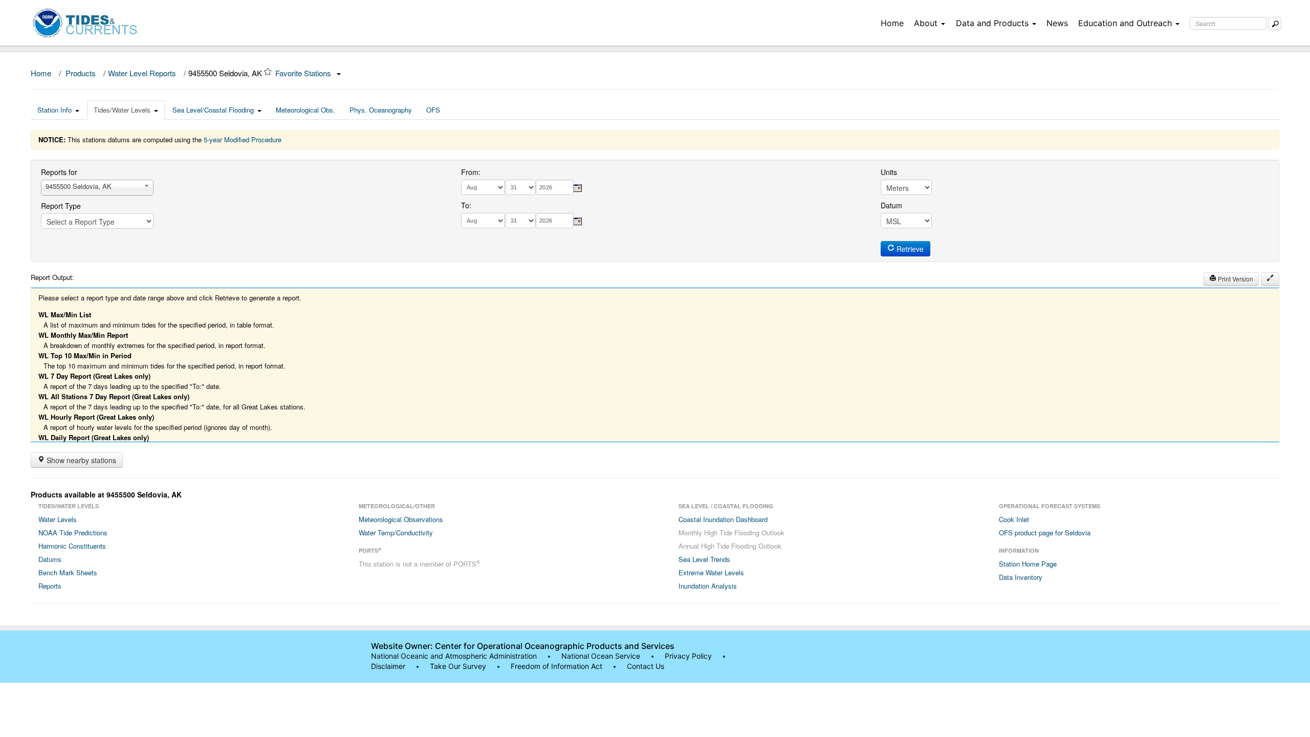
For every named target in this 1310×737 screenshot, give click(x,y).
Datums (49, 559)
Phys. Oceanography (381, 110)
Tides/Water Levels (122, 110)
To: (466, 205)
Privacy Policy (688, 656)
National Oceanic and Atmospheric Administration (454, 656)
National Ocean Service (600, 656)
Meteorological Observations (401, 519)
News (1057, 23)
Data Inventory (1020, 577)
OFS (433, 110)
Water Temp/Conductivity (396, 532)
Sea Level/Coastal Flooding (213, 110)
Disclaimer (388, 666)
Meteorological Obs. (305, 110)
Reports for (59, 172)
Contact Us (645, 666)
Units (889, 172)
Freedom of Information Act (556, 666)
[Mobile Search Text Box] (1275, 23)
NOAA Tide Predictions (72, 532)
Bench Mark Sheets (67, 572)
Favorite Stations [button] (304, 73)
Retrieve (909, 249)
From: (471, 172)
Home (892, 23)
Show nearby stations (80, 460)
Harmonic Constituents (72, 546)
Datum (891, 205)
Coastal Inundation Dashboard (723, 519)
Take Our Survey (459, 666)
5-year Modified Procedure (242, 139)
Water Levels (57, 519)
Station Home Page (1028, 564)
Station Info (54, 110)
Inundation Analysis (708, 586)
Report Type (61, 206)
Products (81, 73)
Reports (49, 586)
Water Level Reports (142, 73)
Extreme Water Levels (711, 572)
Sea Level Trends (704, 559)
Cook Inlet (1014, 519)
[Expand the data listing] (1270, 279)
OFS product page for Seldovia (1044, 532)
